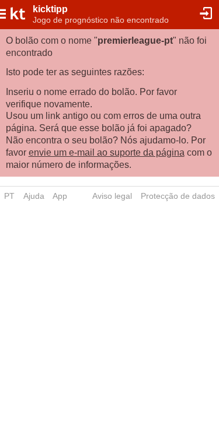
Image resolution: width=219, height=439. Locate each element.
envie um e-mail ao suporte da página (107, 152)
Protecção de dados (178, 196)
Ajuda (33, 196)
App (60, 196)
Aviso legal (112, 196)
